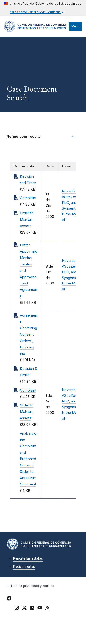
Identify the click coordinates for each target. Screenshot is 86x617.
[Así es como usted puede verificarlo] (42, 8)
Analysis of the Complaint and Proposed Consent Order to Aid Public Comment (29, 459)
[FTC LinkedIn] (32, 608)
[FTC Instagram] (16, 608)
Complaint (28, 198)
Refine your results (24, 136)
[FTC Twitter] (24, 607)
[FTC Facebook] (9, 599)
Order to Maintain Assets (26, 219)
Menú (75, 26)
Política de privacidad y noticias (30, 586)
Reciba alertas (24, 566)
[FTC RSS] (47, 608)
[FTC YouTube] (39, 608)
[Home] (35, 31)
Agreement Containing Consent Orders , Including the (28, 334)
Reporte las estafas (28, 558)
